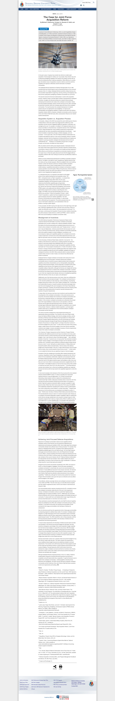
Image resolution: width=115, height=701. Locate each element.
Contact (80, 9)
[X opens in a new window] (84, 5)
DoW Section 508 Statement (36, 686)
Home (22, 9)
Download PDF (44, 29)
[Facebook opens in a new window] (81, 5)
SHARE (55, 668)
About (26, 9)
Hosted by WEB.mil (49, 697)
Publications (61, 9)
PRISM (54, 9)
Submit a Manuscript (71, 9)
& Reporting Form (46, 686)
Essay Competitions (34, 9)
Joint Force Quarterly (46, 9)
